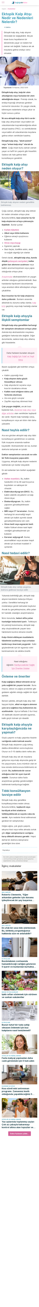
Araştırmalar (7, 277)
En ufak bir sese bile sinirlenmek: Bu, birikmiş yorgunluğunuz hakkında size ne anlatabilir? (19, 931)
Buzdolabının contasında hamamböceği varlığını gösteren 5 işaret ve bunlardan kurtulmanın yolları (19, 964)
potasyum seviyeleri (18, 261)
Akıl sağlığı (6, 892)
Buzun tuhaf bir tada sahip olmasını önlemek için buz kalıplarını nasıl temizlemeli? (16, 1028)
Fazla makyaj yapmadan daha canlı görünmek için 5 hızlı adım (18, 1059)
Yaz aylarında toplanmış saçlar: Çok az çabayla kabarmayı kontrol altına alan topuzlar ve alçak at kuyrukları (18, 1124)
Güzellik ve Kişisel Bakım (11, 1056)
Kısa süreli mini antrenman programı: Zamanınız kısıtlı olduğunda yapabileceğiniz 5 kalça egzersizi (17, 1091)
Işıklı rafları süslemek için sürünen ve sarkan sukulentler (19, 995)
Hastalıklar (11, 9)
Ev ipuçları (6, 959)
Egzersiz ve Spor (8, 1086)
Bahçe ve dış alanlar (10, 992)
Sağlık (4, 9)
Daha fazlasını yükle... (19, 1134)
